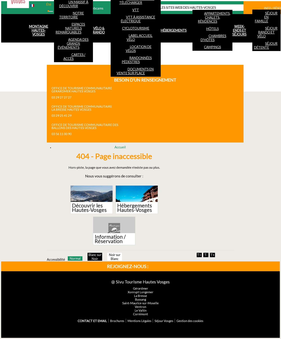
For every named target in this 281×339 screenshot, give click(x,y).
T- (205, 255)
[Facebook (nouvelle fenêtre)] (159, 266)
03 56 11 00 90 (61, 134)
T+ (212, 255)
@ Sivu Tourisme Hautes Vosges (140, 281)
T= (199, 255)
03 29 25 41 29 (61, 115)
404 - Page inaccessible (114, 156)
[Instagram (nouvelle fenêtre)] (169, 266)
